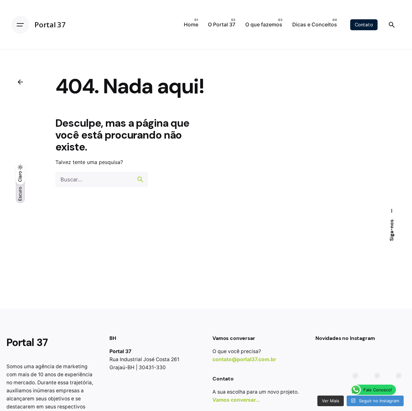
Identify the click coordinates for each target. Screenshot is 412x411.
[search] (140, 179)
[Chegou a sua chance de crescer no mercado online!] (350, 360)
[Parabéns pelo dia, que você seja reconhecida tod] (328, 381)
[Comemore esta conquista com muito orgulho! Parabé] (393, 360)
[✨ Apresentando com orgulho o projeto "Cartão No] (371, 381)
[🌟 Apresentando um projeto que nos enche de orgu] (393, 381)
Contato (364, 25)
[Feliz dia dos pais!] (328, 360)
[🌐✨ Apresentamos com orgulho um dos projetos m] (350, 381)
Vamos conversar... (236, 400)
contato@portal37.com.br (244, 359)
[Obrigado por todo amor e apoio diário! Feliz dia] (371, 360)
